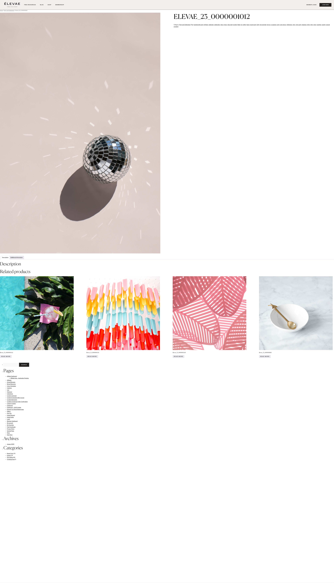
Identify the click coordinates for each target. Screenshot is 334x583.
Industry (9, 455)
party (278, 24)
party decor (283, 24)
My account (10, 423)
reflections (289, 24)
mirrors (269, 24)
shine (308, 24)
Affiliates (9, 380)
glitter (244, 24)
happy (248, 24)
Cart (8, 390)
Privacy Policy (10, 429)
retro (294, 24)
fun (241, 24)
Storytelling (10, 457)
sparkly (324, 24)
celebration (217, 24)
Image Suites (10, 417)
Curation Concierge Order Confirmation (17, 401)
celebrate (211, 24)
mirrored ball (263, 24)
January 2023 (10, 444)
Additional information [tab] (16, 257)
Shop (49, 4)
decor (222, 24)
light (258, 24)
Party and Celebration (9, 10)
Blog (42, 4)
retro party (298, 24)
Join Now (325, 4)
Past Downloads (11, 427)
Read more (6, 356)
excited (235, 24)
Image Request (11, 415)
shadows (304, 24)
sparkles (319, 24)
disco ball (230, 24)
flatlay (238, 24)
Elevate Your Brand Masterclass (15, 409)
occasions (273, 24)
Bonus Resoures (11, 384)
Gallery (9, 411)
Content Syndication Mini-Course (15, 397)
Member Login (312, 4)
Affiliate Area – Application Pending (19, 378)
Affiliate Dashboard (12, 376)
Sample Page (10, 431)
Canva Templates (11, 386)
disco (225, 24)
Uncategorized (11, 459)
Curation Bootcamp (12, 399)
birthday (206, 24)
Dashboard (10, 405)
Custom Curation (11, 403)
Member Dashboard (12, 421)
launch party (253, 24)
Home (1, 10)
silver (314, 24)
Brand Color (10, 453)
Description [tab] (5, 257)
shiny (311, 24)
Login (8, 419)
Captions (9, 388)
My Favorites (10, 425)
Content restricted (12, 396)
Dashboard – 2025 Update (14, 407)
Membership (59, 4)
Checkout (9, 392)
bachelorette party (198, 24)
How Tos (9, 413)
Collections (10, 394)
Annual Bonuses (11, 382)
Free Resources (30, 4)
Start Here (9, 435)
